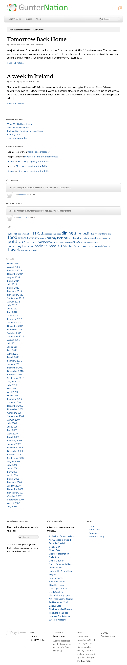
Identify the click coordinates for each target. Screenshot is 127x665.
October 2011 (14, 333)
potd (12, 241)
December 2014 (15, 274)
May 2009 (12, 430)
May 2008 (12, 472)
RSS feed (85, 660)
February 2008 (14, 482)
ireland (62, 238)
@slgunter (23, 217)
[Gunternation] (63, 7)
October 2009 (14, 412)
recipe (54, 242)
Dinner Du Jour (56, 560)
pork (109, 238)
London (77, 237)
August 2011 (13, 340)
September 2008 (15, 458)
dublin (86, 233)
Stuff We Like (15, 19)
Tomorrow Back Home (37, 39)
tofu (108, 246)
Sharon (13, 44)
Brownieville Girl (57, 543)
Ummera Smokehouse (59, 616)
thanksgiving (100, 246)
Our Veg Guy (13, 134)
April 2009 (12, 433)
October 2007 (14, 496)
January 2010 (14, 402)
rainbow (44, 242)
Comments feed (96, 533)
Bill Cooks (39, 233)
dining (67, 232)
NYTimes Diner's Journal (61, 599)
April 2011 (12, 353)
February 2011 (14, 360)
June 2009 (12, 426)
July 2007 (12, 506)
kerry (70, 238)
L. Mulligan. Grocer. (58, 588)
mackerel (86, 238)
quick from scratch (27, 242)
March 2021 (13, 263)
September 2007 (15, 499)
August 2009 (13, 419)
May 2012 (12, 312)
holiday (51, 238)
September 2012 (15, 298)
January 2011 (14, 364)
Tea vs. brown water (17, 138)
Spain (39, 246)
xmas (34, 250)
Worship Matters (57, 619)
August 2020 (13, 267)
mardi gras (95, 238)
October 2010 (14, 374)
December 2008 (15, 447)
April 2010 (12, 392)
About (38, 19)
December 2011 (15, 326)
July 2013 (12, 284)
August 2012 (13, 301)
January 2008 (14, 485)
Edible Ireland (55, 567)
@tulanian (23, 194)
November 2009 (15, 409)
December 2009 (15, 406)
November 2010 (15, 371)
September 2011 (15, 336)
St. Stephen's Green (72, 246)
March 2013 (13, 287)
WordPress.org (96, 536)
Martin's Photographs (59, 595)
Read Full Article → (16, 62)
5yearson (13, 233)
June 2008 (12, 468)
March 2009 (13, 437)
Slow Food (78, 242)
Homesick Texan (57, 581)
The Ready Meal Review (60, 609)
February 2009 (14, 440)
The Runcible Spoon (58, 612)
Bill (11, 81)
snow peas (93, 242)
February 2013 (14, 291)
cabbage (48, 234)
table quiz (89, 246)
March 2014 (13, 280)
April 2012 (12, 315)
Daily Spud (54, 557)
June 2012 (12, 308)
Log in (91, 526)
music (104, 238)
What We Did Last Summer (20, 124)
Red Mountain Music (59, 602)
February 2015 (14, 270)
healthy (43, 238)
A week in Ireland (30, 76)
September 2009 (15, 416)
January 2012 (14, 322)
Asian (25, 234)
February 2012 (14, 319)
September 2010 (15, 378)
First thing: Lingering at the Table (33, 161)
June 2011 (12, 346)
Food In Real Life (57, 578)
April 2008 (12, 475)
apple (20, 234)
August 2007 (13, 503)
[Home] (16, 633)
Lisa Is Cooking (56, 592)
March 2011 (13, 357)
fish (109, 234)
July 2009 (12, 423)
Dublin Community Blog (60, 564)
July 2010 (12, 385)
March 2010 (13, 395)
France (22, 238)
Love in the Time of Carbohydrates (41, 156)
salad (61, 242)
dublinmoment (97, 234)
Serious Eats (55, 605)
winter (28, 250)
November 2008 (15, 451)
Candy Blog (54, 546)
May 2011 (12, 350)
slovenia (68, 242)
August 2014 (13, 277)
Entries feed (94, 529)
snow (86, 242)
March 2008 (13, 478)
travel (13, 249)
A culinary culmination (18, 127)
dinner (78, 233)
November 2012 (15, 294)
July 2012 (12, 305)
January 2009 (14, 444)
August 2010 (13, 381)
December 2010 (15, 367)
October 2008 (14, 454)
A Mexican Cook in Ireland (61, 536)
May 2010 (12, 388)
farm (105, 234)
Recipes (28, 19)
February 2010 (14, 399)
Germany (33, 238)
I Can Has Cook (56, 585)
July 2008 (12, 465)
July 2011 (12, 343)
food (12, 237)
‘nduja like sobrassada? (38, 151)
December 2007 (15, 489)
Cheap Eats (54, 550)
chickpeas (57, 234)
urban (21, 250)
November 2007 (15, 492)
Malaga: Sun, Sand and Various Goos (25, 131)
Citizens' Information (59, 553)
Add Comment (37, 44)
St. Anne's (51, 246)
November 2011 (15, 329)
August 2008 (13, 461)
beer (30, 234)
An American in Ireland (60, 539)
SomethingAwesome (21, 246)
